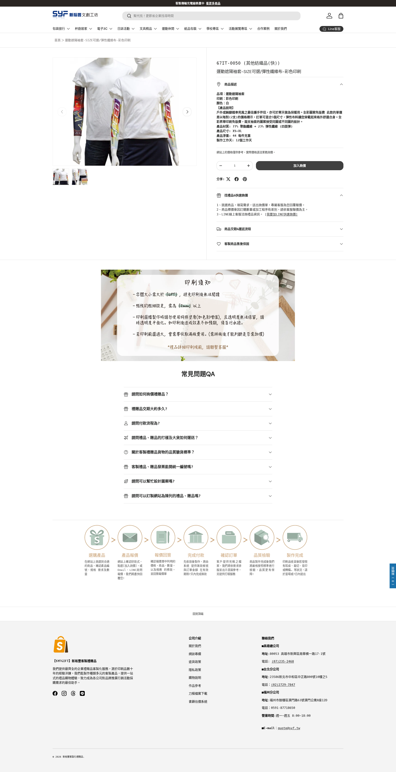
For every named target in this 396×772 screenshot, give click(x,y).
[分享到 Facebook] (236, 179)
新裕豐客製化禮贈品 (73, 756)
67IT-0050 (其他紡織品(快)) (248, 63)
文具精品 (146, 29)
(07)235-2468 (283, 661)
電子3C (102, 29)
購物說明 (195, 678)
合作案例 (263, 29)
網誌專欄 (195, 654)
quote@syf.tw (289, 728)
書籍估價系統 (198, 702)
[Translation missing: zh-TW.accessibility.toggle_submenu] (68, 28)
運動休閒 (168, 29)
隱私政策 (195, 670)
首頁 (57, 40)
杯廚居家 (81, 29)
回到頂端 (198, 613)
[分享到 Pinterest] (245, 179)
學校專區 (212, 29)
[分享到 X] (228, 179)
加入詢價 (299, 166)
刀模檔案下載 (198, 693)
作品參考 (195, 686)
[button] (340, 15)
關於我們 (281, 29)
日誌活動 (123, 29)
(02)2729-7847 (283, 685)
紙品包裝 (190, 29)
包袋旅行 (59, 29)
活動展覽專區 (238, 29)
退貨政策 (195, 662)
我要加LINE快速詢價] (282, 214)
